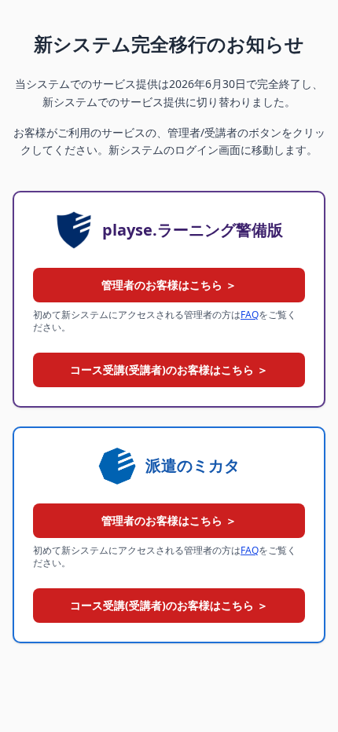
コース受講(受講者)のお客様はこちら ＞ (169, 369)
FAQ (250, 314)
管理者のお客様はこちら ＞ (169, 284)
